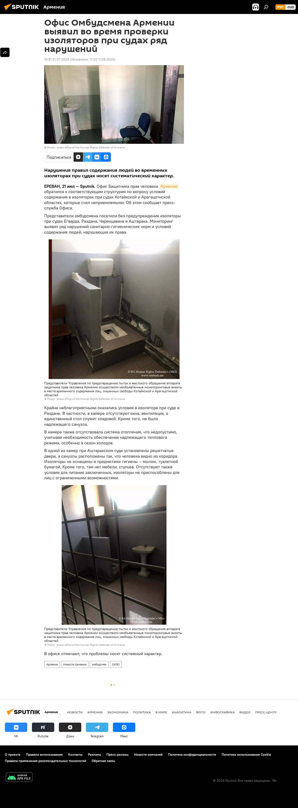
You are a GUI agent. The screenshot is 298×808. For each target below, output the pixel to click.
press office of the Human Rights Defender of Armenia (91, 147)
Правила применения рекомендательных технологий (45, 761)
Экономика (117, 712)
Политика (142, 712)
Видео (245, 712)
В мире (161, 712)
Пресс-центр (265, 712)
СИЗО (116, 664)
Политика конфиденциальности (192, 754)
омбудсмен (99, 664)
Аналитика (181, 712)
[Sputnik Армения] (22, 11)
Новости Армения (74, 664)
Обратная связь (103, 761)
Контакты (75, 754)
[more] (5, 52)
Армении (169, 186)
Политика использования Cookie (246, 754)
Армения (52, 664)
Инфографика (222, 712)
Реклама (94, 754)
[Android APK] (19, 777)
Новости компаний (148, 754)
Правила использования (44, 754)
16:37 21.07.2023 (56, 59)
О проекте (12, 754)
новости (75, 712)
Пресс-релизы (117, 754)
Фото (201, 712)
